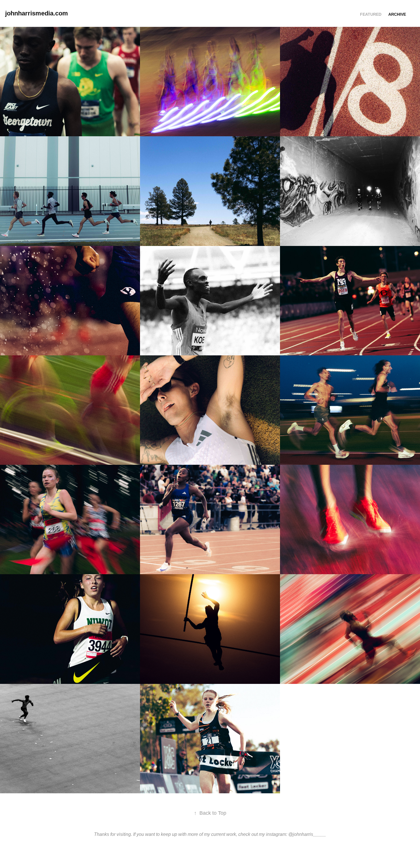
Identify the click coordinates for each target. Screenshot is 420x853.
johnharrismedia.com (36, 13)
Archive (397, 14)
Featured (370, 14)
